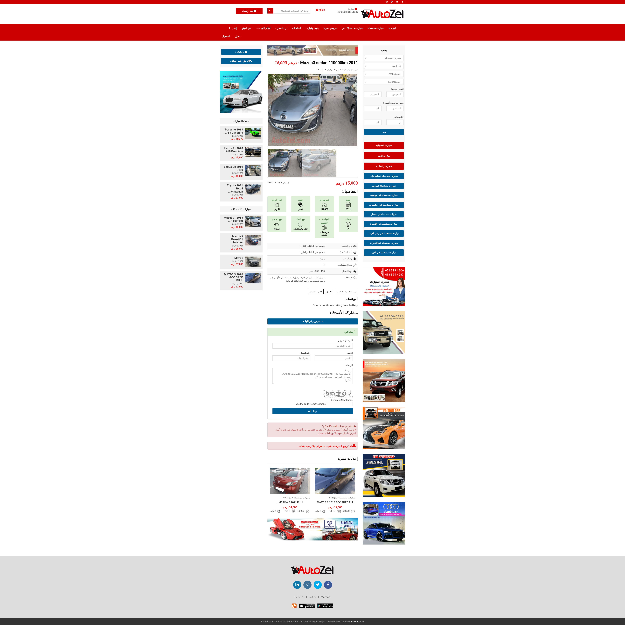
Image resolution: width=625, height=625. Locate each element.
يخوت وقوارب (312, 28)
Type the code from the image (310, 404)
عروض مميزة (330, 28)
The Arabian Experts (350, 621)
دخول (237, 36)
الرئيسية (392, 28)
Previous (262, 109)
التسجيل (226, 36)
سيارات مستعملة (376, 28)
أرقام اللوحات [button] (264, 28)
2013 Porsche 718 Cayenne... (233, 131)
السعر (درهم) (397, 89)
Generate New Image (342, 400)
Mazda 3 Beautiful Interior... (237, 239)
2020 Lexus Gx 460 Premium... (233, 150)
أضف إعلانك (248, 11)
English (320, 9)
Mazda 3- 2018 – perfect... (233, 219)
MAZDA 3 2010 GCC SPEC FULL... (335, 502)
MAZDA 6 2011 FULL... (290, 502)
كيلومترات (399, 117)
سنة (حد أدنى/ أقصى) (393, 103)
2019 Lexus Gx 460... (233, 168)
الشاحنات (296, 28)
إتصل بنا (233, 28)
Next (362, 109)
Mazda (238, 258)
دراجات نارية (281, 28)
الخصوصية (299, 596)
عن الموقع (246, 28)
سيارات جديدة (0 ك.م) (352, 28)
